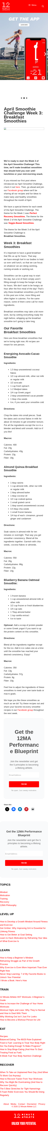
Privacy (41, 1104)
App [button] (24, 98)
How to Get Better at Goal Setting (16, 934)
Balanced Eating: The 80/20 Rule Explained (20, 1039)
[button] (3, 54)
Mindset (4, 892)
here (18, 187)
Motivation (5, 895)
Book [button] (26, 98)
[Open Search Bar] (43, 6)
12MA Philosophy (8, 905)
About (6, 1104)
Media (13, 1104)
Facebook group (15, 190)
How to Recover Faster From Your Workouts (21, 1079)
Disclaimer (32, 1104)
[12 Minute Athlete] (6, 6)
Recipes (4, 1036)
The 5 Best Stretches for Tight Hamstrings (20, 1088)
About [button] (21, 98)
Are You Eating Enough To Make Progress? (20, 1046)
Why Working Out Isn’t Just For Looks (18, 1016)
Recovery (4, 902)
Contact (21, 1104)
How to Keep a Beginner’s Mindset (16, 958)
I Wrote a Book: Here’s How (13, 980)
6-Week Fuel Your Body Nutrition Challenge (20, 1056)
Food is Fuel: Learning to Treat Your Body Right (22, 1043)
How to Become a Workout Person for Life (20, 1020)
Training (4, 899)
